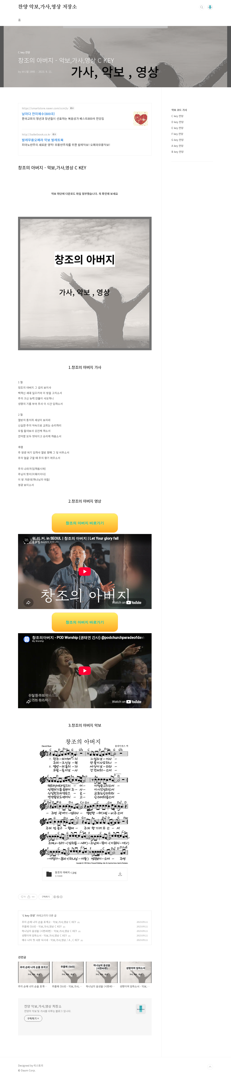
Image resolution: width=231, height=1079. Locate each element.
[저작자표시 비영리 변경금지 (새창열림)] (58, 896)
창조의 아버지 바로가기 (85, 523)
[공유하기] (29, 897)
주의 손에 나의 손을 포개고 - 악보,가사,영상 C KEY (49, 922)
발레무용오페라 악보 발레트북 (43, 140)
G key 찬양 (177, 140)
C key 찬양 (29, 915)
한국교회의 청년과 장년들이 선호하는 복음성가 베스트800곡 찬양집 (63, 118)
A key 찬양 (177, 146)
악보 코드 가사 (179, 110)
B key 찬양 (177, 151)
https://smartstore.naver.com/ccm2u (45, 108)
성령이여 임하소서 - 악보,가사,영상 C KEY (44, 935)
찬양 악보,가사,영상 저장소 (47, 7)
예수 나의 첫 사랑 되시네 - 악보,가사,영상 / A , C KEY (50, 940)
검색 (201, 7)
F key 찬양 (177, 134)
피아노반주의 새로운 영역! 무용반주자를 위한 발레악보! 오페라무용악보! (66, 144)
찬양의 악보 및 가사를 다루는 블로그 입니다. (47, 1011)
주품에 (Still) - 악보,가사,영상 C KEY (42, 926)
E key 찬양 (177, 128)
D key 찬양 (177, 122)
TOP (210, 1067)
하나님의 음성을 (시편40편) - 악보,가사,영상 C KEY (49, 931)
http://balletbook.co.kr (36, 134)
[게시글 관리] (33, 897)
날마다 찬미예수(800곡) (38, 113)
